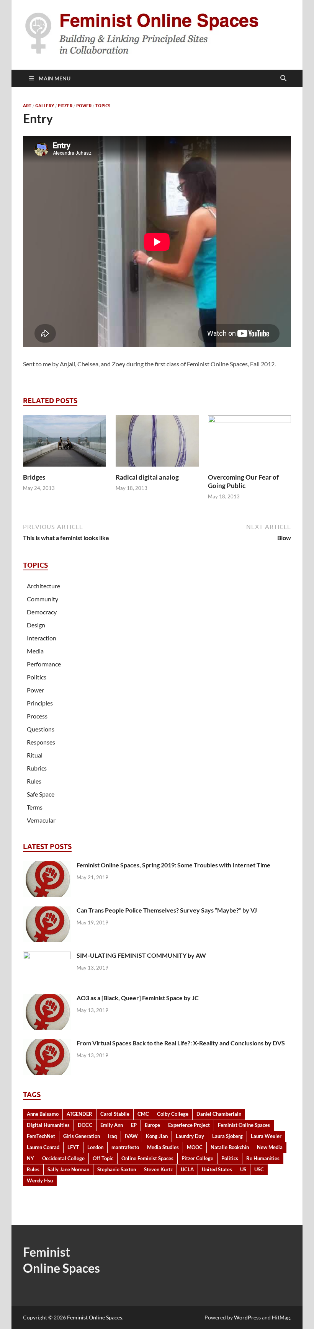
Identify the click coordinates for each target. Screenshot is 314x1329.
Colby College (172, 1114)
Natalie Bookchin (230, 1147)
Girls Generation (81, 1136)
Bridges (34, 477)
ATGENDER (79, 1114)
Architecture (43, 585)
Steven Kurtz (158, 1169)
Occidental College (63, 1158)
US (243, 1169)
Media (35, 651)
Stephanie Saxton (116, 1169)
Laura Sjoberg (227, 1136)
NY (30, 1158)
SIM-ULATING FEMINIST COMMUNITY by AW (141, 955)
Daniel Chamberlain (218, 1114)
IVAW (131, 1136)
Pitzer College (197, 1158)
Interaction (41, 638)
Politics (36, 677)
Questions (40, 729)
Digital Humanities (48, 1125)
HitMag (281, 1317)
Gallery (44, 105)
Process (37, 716)
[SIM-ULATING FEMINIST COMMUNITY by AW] (47, 956)
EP (134, 1125)
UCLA (187, 1169)
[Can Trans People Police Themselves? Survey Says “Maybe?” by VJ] (47, 910)
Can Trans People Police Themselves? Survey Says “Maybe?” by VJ (167, 910)
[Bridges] (64, 443)
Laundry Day (190, 1136)
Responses (41, 742)
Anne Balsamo (43, 1114)
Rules (34, 781)
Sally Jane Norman (68, 1169)
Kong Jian (157, 1136)
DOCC (85, 1125)
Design (36, 625)
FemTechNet (41, 1136)
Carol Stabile (114, 1114)
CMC (143, 1114)
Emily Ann (111, 1125)
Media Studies (163, 1147)
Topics (102, 105)
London (95, 1147)
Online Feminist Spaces (147, 1158)
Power (84, 105)
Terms (35, 807)
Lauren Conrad (43, 1147)
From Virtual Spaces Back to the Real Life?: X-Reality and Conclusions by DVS (181, 1043)
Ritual (35, 755)
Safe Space (40, 794)
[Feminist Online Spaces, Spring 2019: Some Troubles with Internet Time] (47, 865)
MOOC (195, 1147)
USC (259, 1169)
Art (27, 105)
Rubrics (37, 768)
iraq (112, 1136)
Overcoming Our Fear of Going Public (243, 481)
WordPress (247, 1317)
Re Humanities (263, 1158)
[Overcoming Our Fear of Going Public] (249, 443)
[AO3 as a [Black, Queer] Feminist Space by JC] (47, 998)
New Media (270, 1147)
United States (217, 1169)
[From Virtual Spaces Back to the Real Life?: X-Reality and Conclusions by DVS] (47, 1043)
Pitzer (65, 105)
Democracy (42, 612)
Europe (152, 1125)
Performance (44, 664)
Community (42, 598)
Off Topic (103, 1158)
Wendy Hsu (40, 1180)
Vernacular (41, 820)
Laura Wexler (266, 1136)
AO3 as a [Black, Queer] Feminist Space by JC (138, 997)
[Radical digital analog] (157, 443)
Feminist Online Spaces (244, 1125)
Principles (40, 703)
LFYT (73, 1147)
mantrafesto (125, 1147)
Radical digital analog (147, 477)
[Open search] (283, 78)
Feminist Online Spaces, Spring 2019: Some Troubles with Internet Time (173, 865)
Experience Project (189, 1125)
